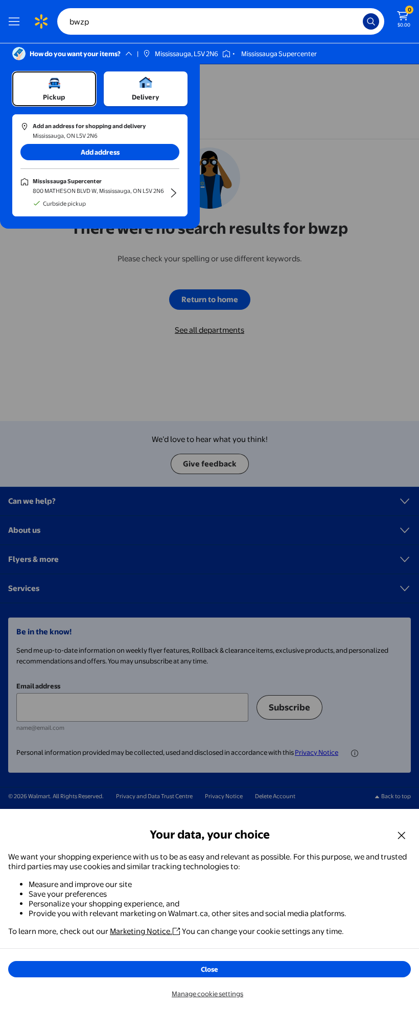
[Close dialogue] (401, 835)
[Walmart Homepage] (41, 21)
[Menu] (16, 21)
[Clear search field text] (357, 21)
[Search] (371, 21)
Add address (100, 152)
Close (209, 969)
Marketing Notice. (141, 931)
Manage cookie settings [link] (207, 994)
